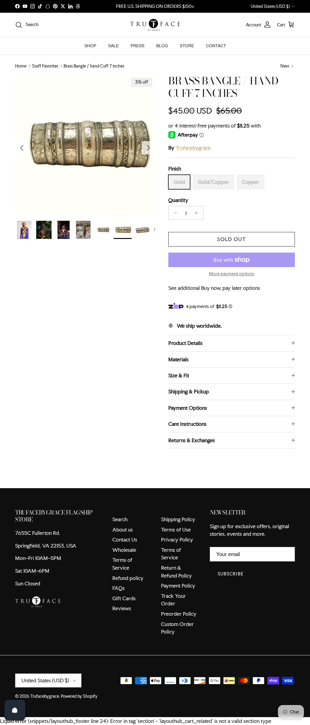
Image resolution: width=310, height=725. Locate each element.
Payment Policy (178, 605)
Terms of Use (176, 549)
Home (20, 66)
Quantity (178, 200)
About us (122, 549)
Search (119, 539)
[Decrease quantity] (174, 213)
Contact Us (124, 559)
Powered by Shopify (79, 715)
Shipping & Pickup (188, 411)
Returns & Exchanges (191, 460)
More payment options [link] (231, 273)
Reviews (121, 628)
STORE (187, 45)
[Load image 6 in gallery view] (85, 145)
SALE (113, 45)
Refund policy (127, 597)
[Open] (15, 710)
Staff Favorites (45, 66)
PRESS (137, 45)
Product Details (185, 363)
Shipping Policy (178, 539)
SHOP (90, 45)
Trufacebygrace (193, 147)
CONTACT (216, 45)
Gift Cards (124, 618)
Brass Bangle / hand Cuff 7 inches (94, 66)
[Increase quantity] (198, 213)
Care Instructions (187, 444)
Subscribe (231, 594)
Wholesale (124, 569)
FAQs (118, 608)
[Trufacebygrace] (155, 25)
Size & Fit (178, 395)
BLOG (162, 45)
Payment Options (187, 427)
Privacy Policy (177, 559)
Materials (178, 379)
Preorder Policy (178, 634)
